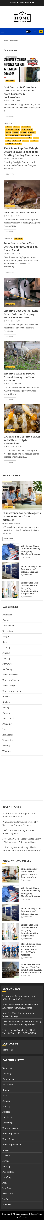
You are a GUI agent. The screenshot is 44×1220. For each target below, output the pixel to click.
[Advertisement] (22, 778)
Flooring (15, 132)
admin (7, 101)
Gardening (31, 132)
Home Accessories (12, 135)
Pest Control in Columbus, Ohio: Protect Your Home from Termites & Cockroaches (20, 92)
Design (17, 129)
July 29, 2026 (15, 523)
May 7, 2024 (16, 253)
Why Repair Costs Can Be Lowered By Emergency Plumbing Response (31, 550)
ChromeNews (36, 1214)
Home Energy (8, 685)
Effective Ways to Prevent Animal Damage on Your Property (20, 377)
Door (23, 129)
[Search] (35, 31)
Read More (10, 116)
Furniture (23, 132)
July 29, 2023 (17, 321)
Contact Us (7, 1049)
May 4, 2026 (17, 101)
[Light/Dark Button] (28, 31)
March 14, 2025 (18, 158)
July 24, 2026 (27, 557)
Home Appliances (25, 135)
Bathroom (9, 127)
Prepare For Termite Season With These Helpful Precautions (22, 440)
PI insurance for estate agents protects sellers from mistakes (21, 516)
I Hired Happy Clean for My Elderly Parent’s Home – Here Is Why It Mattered (31, 949)
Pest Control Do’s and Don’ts (21, 212)
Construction (26, 127)
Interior (22, 138)
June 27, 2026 (27, 575)
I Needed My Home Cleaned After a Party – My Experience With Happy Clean (30, 588)
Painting (8, 141)
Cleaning (17, 127)
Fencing (8, 132)
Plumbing (26, 141)
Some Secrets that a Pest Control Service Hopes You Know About (21, 247)
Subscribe (41, 31)
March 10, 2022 (18, 447)
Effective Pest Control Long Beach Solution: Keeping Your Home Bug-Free (21, 314)
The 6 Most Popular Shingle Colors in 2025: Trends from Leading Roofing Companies (21, 152)
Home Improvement (12, 138)
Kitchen (29, 138)
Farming (29, 129)
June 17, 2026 (27, 976)
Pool (4, 729)
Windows (18, 144)
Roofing (6, 745)
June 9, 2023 (17, 384)
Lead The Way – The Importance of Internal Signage (31, 569)
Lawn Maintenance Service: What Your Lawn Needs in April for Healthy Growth (31, 968)
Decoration (9, 129)
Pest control (10, 81)
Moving (36, 138)
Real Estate (34, 141)
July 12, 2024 (17, 216)
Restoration (9, 144)
